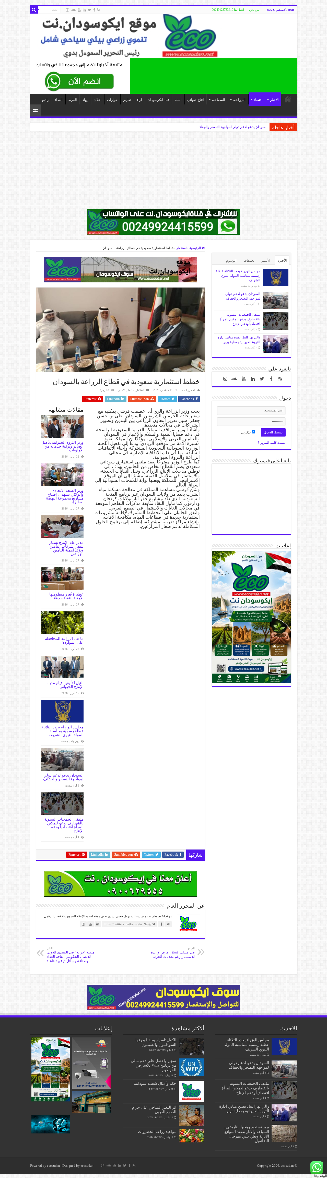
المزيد (72, 100)
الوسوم (231, 260)
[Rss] (99, 10)
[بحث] (34, 10)
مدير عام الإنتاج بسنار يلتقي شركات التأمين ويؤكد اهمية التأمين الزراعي (66, 548)
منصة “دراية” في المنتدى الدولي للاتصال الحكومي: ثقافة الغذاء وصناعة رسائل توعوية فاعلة (70, 955)
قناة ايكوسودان (158, 100)
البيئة (178, 100)
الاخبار (274, 100)
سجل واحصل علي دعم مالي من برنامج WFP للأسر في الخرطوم (153, 1065)
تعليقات (249, 260)
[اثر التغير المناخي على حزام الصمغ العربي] (191, 1115)
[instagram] (67, 10)
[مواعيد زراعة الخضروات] (191, 1136)
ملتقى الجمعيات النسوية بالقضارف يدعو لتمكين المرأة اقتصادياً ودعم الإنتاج (64, 825)
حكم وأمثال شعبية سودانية (155, 1083)
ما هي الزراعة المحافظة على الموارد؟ (64, 640)
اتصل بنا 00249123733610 (228, 10)
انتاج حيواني (195, 100)
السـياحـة (218, 100)
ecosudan (53, 1166)
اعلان (97, 100)
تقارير (127, 100)
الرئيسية (195, 248)
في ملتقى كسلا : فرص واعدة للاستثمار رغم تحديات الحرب (173, 953)
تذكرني (246, 432)
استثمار (181, 248)
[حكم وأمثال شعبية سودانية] (191, 1091)
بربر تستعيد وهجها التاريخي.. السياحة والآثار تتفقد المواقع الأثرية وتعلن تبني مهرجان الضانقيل (204, 127)
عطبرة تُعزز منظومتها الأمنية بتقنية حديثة (66, 596)
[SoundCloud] (73, 10)
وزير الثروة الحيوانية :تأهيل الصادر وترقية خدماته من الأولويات (62, 446)
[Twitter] (89, 10)
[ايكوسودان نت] (163, 36)
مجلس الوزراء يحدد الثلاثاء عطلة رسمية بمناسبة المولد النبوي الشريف (63, 731)
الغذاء (59, 100)
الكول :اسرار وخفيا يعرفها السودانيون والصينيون (155, 1042)
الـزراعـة (239, 100)
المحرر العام (188, 389)
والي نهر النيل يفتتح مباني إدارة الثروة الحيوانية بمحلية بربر (244, 1108)
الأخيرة (282, 260)
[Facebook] (94, 10)
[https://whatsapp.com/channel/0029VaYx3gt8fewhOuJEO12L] (163, 222)
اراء (139, 100)
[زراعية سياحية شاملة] (80, 76)
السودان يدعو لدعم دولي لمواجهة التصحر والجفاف (63, 777)
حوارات (112, 100)
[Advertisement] (163, 173)
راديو (45, 100)
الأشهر (265, 260)
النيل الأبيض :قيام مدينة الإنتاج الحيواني (65, 685)
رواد (85, 100)
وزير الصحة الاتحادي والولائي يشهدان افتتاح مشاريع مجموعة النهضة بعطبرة (65, 496)
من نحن (254, 10)
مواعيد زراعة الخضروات (157, 1131)
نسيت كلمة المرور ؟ (272, 442)
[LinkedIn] (84, 10)
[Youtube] (79, 10)
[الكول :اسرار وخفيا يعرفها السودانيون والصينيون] (191, 1046)
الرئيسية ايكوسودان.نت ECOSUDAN (288, 99)
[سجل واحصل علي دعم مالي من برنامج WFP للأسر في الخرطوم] (191, 1067)
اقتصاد (258, 100)
